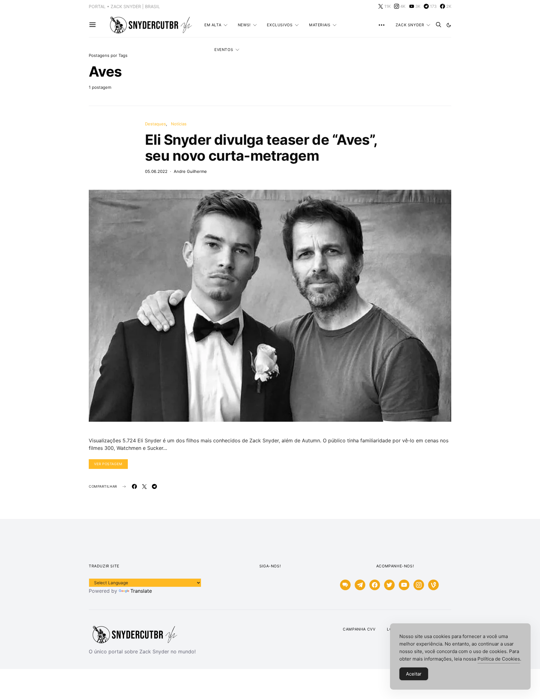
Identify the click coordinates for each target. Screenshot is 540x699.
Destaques (155, 123)
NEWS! (244, 25)
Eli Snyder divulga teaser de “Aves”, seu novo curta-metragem (261, 147)
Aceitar (414, 674)
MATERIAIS (319, 25)
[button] (448, 25)
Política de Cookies (499, 659)
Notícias (179, 123)
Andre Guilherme (190, 171)
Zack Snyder (410, 25)
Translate (141, 591)
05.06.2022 (156, 171)
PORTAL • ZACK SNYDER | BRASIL (124, 6)
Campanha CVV (359, 629)
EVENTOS (223, 49)
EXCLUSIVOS (279, 25)
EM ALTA (212, 25)
